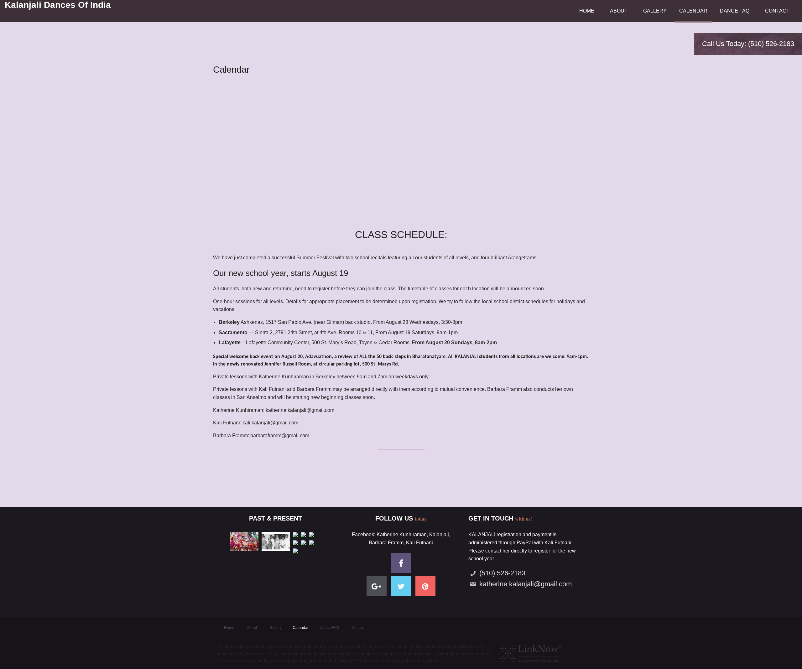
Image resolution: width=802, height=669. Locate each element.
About (619, 10)
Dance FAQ (734, 10)
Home (586, 10)
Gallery (655, 10)
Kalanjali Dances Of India (58, 5)
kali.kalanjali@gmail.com (270, 422)
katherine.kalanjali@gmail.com (300, 410)
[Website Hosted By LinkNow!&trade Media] (531, 651)
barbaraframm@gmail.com (279, 435)
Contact (777, 10)
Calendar (693, 10)
